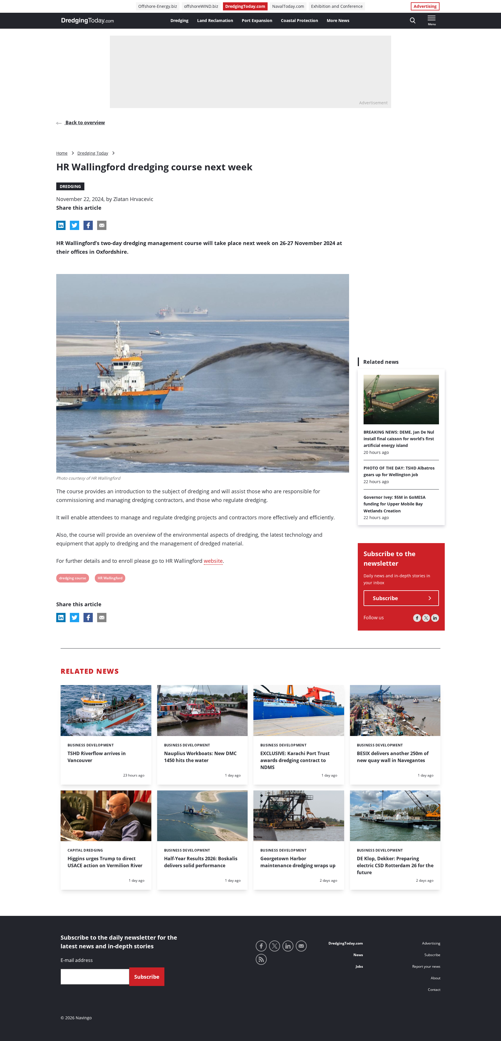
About (435, 978)
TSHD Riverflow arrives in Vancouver (97, 757)
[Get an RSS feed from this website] (261, 959)
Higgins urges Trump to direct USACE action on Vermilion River (105, 862)
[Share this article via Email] (101, 225)
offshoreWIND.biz (201, 6)
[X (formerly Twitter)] (426, 618)
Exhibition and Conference (337, 6)
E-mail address (77, 960)
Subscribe (385, 598)
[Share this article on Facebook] (88, 225)
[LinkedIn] (435, 618)
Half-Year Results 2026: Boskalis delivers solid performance (200, 862)
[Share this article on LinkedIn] (61, 225)
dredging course (72, 578)
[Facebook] (417, 618)
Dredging (179, 20)
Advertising (425, 6)
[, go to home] (87, 21)
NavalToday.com (288, 6)
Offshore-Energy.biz (157, 6)
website (213, 560)
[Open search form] (412, 21)
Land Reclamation (215, 20)
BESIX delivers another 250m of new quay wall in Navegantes (393, 757)
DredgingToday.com (245, 6)
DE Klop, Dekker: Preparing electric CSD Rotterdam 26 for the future (395, 865)
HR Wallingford (109, 578)
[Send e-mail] (301, 945)
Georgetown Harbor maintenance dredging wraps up (297, 862)
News (358, 954)
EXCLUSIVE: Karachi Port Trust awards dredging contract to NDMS (295, 760)
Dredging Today (92, 153)
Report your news (426, 966)
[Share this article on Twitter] (74, 225)
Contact (434, 989)
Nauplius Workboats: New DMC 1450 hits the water (200, 757)
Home (62, 153)
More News (338, 20)
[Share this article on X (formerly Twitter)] (74, 617)
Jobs (359, 966)
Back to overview (84, 122)
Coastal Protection (299, 20)
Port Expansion (257, 20)
